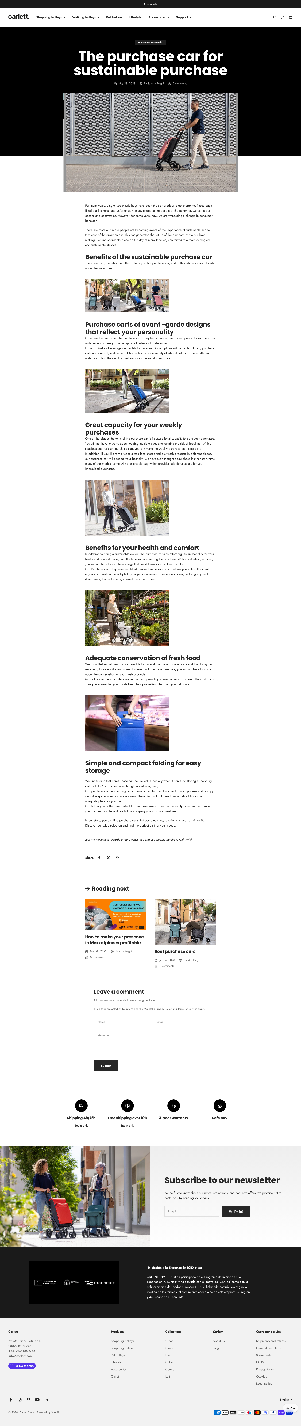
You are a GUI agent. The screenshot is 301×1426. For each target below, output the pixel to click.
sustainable (193, 230)
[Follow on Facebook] (10, 1399)
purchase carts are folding (108, 791)
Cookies (261, 1376)
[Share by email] (126, 857)
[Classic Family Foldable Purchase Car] (109, 569)
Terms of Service (187, 1009)
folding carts (99, 806)
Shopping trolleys (49, 17)
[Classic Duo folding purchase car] (108, 806)
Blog (216, 1348)
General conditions (268, 1348)
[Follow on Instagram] (19, 1399)
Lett (167, 1376)
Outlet (115, 1376)
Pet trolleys (114, 17)
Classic (170, 1348)
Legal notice (264, 1383)
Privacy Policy (164, 1009)
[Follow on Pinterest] (28, 1399)
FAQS (260, 1362)
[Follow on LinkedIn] (46, 1399)
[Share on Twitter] (108, 857)
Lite (167, 1355)
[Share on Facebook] (99, 857)
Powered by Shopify (48, 1412)
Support (182, 17)
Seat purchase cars (175, 952)
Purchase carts (109, 324)
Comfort (170, 1369)
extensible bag (139, 463)
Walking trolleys (84, 17)
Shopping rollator (122, 1348)
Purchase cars (100, 569)
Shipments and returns (271, 1341)
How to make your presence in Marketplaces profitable (114, 940)
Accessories (157, 17)
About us (219, 1341)
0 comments (180, 84)
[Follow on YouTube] (37, 1399)
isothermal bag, (135, 679)
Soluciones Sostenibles (150, 42)
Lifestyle (135, 17)
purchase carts (132, 338)
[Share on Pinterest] (117, 857)
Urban (169, 1341)
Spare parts (263, 1355)
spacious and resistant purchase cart (109, 448)
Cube (169, 1362)
